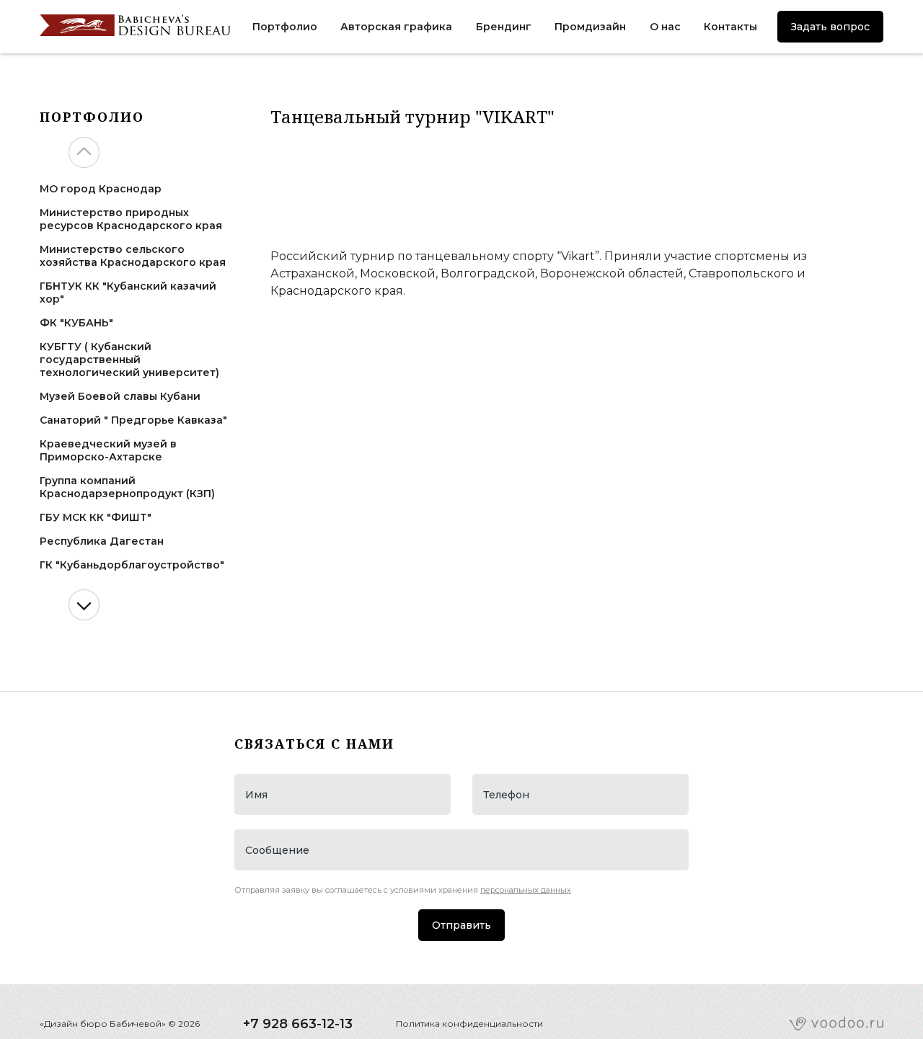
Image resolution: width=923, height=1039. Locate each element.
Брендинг (503, 26)
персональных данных (525, 890)
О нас (665, 26)
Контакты (730, 26)
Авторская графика (396, 26)
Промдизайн (590, 26)
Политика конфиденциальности (469, 1023)
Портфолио (284, 26)
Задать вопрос (830, 26)
